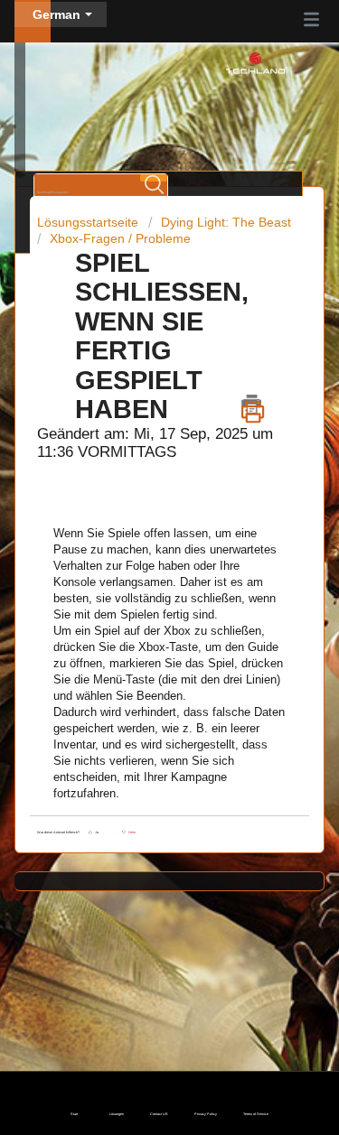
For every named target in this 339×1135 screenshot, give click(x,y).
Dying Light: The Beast (226, 222)
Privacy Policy (205, 1114)
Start (74, 1114)
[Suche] (153, 177)
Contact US (159, 1114)
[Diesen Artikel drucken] (252, 404)
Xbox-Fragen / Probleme (120, 238)
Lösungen (116, 1114)
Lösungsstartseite (89, 222)
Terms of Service (255, 1114)
